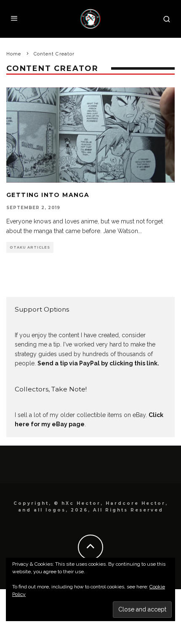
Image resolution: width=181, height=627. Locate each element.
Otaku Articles (30, 247)
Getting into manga (47, 195)
